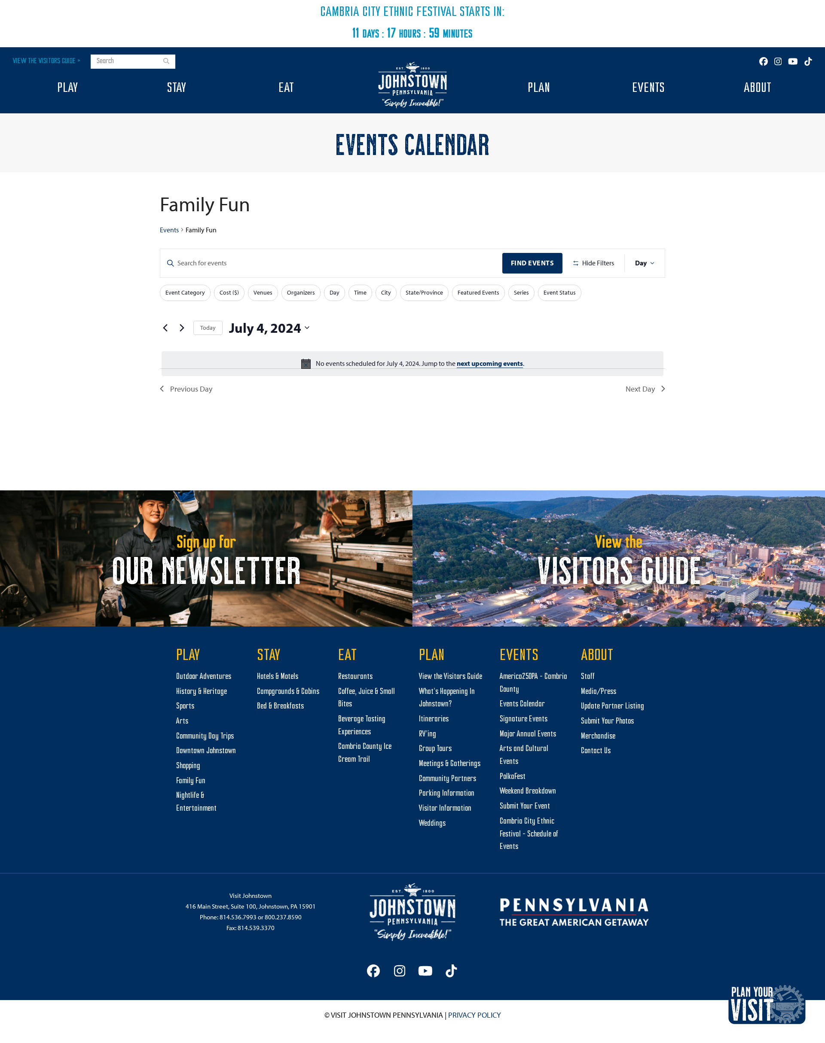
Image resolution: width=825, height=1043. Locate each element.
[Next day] (182, 327)
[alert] (412, 363)
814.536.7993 (238, 917)
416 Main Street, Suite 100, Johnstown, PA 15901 (251, 906)
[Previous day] (165, 327)
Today (208, 327)
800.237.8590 (283, 917)
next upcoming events (490, 363)
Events (169, 229)
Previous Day (191, 389)
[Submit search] (166, 62)
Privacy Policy (474, 1015)
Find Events (532, 262)
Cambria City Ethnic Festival (388, 12)
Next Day (640, 389)
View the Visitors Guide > (46, 61)
